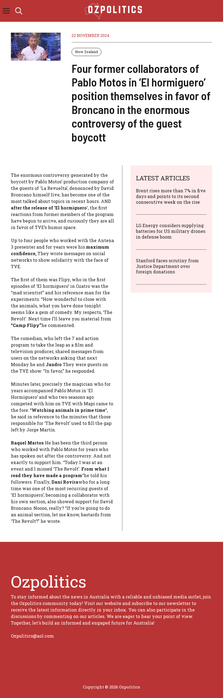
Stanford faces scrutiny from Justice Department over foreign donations (167, 266)
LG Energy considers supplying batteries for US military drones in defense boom (170, 231)
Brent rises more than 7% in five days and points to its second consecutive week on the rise (171, 196)
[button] (19, 11)
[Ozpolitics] (114, 11)
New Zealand (86, 51)
